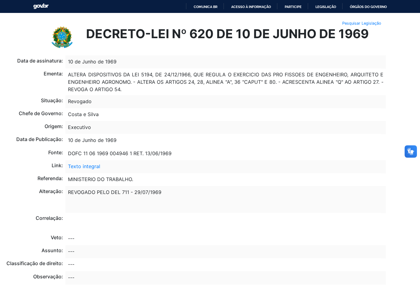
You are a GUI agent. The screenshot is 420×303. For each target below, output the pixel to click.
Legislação (325, 7)
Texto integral (84, 166)
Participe (293, 7)
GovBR (41, 6)
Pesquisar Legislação (361, 23)
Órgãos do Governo (368, 7)
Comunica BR (205, 7)
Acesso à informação (251, 7)
